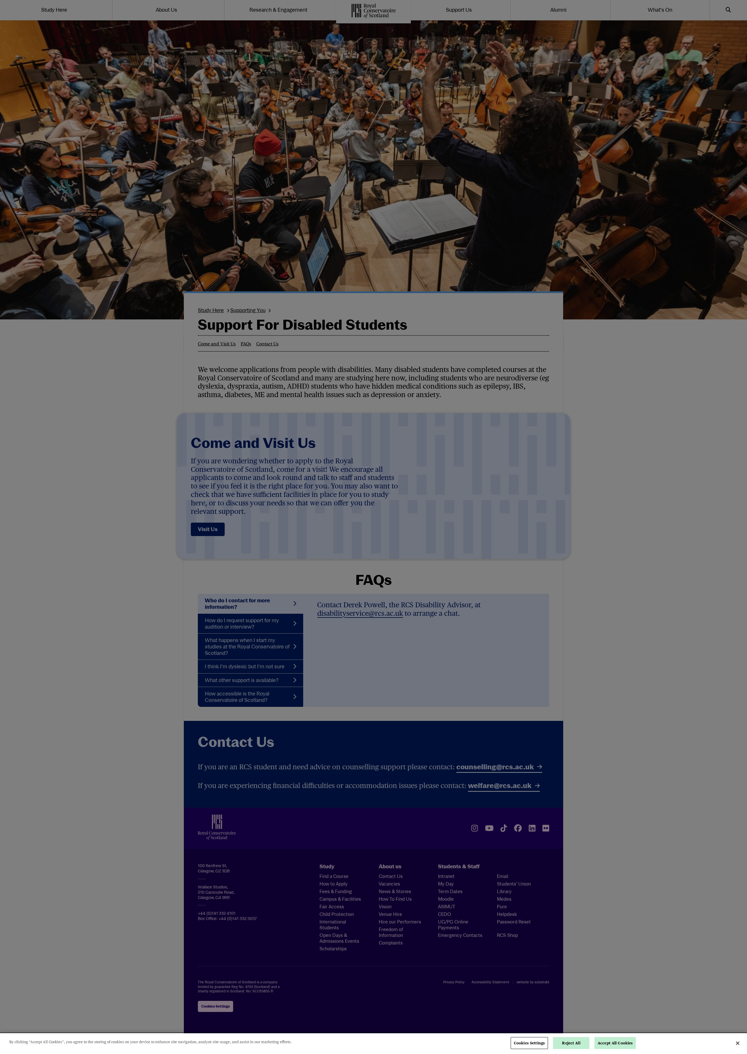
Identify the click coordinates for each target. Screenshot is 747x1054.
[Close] (737, 1043)
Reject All (571, 1043)
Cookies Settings (529, 1043)
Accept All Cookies (615, 1043)
